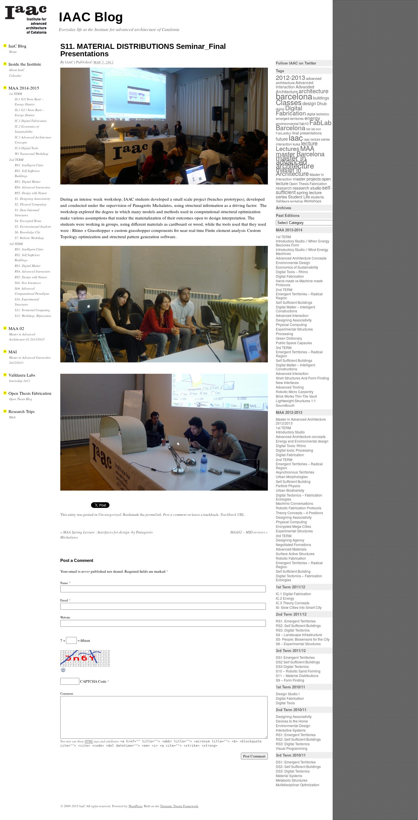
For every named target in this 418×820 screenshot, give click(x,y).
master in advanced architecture (295, 161)
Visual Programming (291, 748)
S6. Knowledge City (27, 232)
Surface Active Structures (295, 553)
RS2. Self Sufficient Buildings (298, 625)
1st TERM (15, 94)
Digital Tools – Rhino (292, 271)
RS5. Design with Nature (31, 193)
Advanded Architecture (295, 89)
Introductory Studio (290, 431)
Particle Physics (288, 485)
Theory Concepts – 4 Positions (299, 512)
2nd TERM (16, 159)
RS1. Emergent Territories (296, 620)
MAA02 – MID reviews (249, 532)
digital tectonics (318, 114)
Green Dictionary (289, 338)
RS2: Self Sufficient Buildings (298, 739)
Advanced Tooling (290, 387)
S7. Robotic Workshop (29, 238)
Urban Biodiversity (290, 490)
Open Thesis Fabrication (308, 183)
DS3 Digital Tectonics (292, 666)
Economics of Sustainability (297, 267)
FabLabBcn (283, 133)
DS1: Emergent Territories (296, 761)
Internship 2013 (19, 381)
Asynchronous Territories (295, 472)
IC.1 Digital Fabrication (31, 121)
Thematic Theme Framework (179, 806)
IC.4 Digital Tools (26, 148)
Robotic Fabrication (291, 558)
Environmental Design (293, 262)
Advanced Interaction (294, 85)
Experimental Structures (294, 329)
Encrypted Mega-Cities (293, 526)
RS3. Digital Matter (27, 181)
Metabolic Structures (291, 780)
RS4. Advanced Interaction (32, 187)
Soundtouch (285, 405)
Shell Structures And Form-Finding (302, 377)
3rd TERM (16, 244)
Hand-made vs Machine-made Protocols (299, 282)
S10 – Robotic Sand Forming (298, 671)
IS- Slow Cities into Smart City (299, 607)
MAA (12, 417)
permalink (153, 514)
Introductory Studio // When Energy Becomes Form (302, 242)
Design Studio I (287, 693)
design (309, 103)
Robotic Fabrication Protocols (298, 507)
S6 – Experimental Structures (298, 643)
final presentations (307, 133)
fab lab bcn (313, 129)
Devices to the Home (292, 721)
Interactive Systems (291, 730)
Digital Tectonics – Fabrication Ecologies (299, 497)
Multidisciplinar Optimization (297, 784)
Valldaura (282, 201)
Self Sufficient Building (293, 481)
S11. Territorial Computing (32, 310)
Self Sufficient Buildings (294, 302)
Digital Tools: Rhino (291, 445)
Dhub (322, 103)
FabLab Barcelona (304, 125)
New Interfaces (287, 382)
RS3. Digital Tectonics (293, 630)
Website (65, 617)
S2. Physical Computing (30, 204)
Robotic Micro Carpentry (294, 391)
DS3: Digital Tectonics (293, 771)
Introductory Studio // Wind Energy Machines (302, 251)
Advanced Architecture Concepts (301, 258)
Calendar (15, 75)
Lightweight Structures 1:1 (296, 400)
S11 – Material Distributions (297, 675)
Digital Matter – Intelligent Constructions (295, 308)
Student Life (299, 197)
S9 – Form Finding (290, 680)
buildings (321, 98)
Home (13, 51)
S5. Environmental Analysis (33, 226)
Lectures (287, 148)
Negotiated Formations (293, 544)
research (284, 188)
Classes (289, 102)
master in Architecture (292, 171)
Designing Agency (290, 539)
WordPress (135, 806)
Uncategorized (109, 514)
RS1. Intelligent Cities (29, 165)
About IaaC (16, 70)
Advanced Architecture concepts (301, 436)
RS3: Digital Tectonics (293, 743)
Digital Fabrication (291, 110)
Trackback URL (232, 514)
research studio (307, 187)
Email (64, 600)
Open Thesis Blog (20, 399)
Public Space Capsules (294, 342)
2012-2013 (290, 77)
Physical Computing (291, 324)
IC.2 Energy (285, 598)
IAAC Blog (91, 17)
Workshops (312, 200)
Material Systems (289, 775)
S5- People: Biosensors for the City (303, 639)
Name (64, 583)
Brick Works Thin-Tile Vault (296, 396)
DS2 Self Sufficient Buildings (298, 661)
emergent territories (290, 118)
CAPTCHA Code (93, 681)
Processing (284, 333)
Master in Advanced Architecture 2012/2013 (301, 421)
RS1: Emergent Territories (296, 734)
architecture (313, 91)
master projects (307, 179)
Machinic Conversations (294, 503)
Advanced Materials (291, 549)
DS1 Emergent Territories (295, 657)
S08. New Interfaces (28, 283)
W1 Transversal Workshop (31, 153)
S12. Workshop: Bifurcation (33, 316)
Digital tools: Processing (294, 450)
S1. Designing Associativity (32, 198)
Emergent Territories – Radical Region (299, 295)
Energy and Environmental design (302, 441)
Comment (66, 693)
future (282, 138)
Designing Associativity (294, 319)
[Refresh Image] (63, 671)
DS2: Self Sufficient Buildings (298, 766)
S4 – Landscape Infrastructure (299, 634)
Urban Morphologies (292, 476)
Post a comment (175, 514)
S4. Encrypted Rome (28, 221)
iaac (69, 62)
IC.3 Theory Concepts (292, 602)
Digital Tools (285, 702)
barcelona (294, 96)
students (317, 196)
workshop (296, 201)
